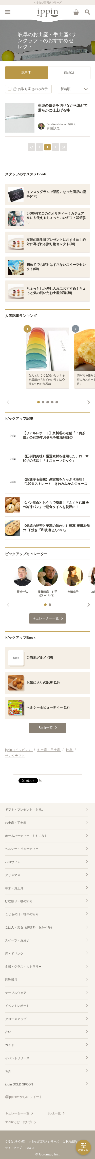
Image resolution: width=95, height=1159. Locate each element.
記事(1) (26, 72)
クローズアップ (15, 1019)
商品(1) (69, 72)
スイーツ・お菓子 (17, 940)
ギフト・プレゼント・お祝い (25, 809)
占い (8, 1032)
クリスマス (12, 875)
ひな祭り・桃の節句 (18, 901)
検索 (87, 12)
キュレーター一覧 (17, 1113)
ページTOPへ (47, 768)
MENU (8, 12)
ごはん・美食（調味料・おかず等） (29, 927)
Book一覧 (54, 1113)
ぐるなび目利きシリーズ (43, 1141)
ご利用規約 (70, 1141)
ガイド (9, 1045)
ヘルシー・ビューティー (22, 849)
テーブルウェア (15, 993)
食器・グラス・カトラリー (23, 966)
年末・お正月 (14, 888)
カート (76, 12)
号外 (8, 1071)
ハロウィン (12, 862)
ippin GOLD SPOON (19, 1084)
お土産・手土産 (15, 823)
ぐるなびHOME (15, 1141)
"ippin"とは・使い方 (18, 1122)
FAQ (28, 1147)
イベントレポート (17, 1006)
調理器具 (11, 979)
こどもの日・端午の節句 (22, 914)
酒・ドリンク (14, 953)
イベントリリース (17, 1058)
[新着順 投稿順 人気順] (74, 89)
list (40, 780)
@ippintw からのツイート (24, 1097)
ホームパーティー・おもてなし (26, 836)
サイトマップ (13, 1147)
